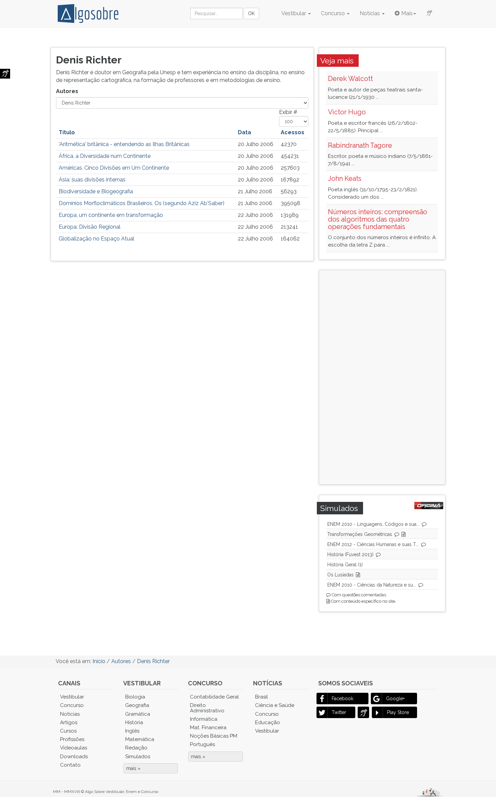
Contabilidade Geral (214, 697)
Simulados (137, 756)
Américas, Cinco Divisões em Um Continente (114, 168)
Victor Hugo (347, 112)
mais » (133, 768)
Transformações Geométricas (359, 534)
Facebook (342, 698)
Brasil (261, 697)
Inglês (132, 731)
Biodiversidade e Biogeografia (96, 191)
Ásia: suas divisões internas (92, 179)
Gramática (137, 714)
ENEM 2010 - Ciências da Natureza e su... (371, 585)
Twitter (339, 712)
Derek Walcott (350, 79)
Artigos (68, 722)
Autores (68, 91)
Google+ (395, 698)
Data (244, 132)
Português (202, 744)
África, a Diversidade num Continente (104, 156)
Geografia (137, 705)
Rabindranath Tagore (360, 145)
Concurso (333, 13)
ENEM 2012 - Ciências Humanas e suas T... (373, 544)
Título (67, 132)
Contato (70, 765)
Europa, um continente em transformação (111, 215)
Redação (136, 748)
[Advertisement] (380, 376)
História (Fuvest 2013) (350, 554)
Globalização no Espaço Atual (96, 238)
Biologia (135, 697)
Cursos (68, 731)
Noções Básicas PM (213, 736)
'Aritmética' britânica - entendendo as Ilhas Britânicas (124, 144)
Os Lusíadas (340, 574)
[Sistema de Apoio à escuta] (5, 74)
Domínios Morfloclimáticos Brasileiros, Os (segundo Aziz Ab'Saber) (141, 203)
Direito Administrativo (207, 707)
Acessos (292, 132)
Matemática (139, 739)
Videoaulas (73, 748)
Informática (203, 719)
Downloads (74, 756)
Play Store (398, 712)
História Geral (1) (345, 564)
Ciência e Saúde (274, 705)
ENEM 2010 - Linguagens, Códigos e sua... (373, 524)
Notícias (370, 13)
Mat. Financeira (208, 727)
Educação (267, 722)
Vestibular (294, 13)
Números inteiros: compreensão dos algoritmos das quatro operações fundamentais (377, 219)
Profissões (72, 739)
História (134, 722)
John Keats (344, 178)
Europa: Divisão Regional (89, 227)
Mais (407, 13)
